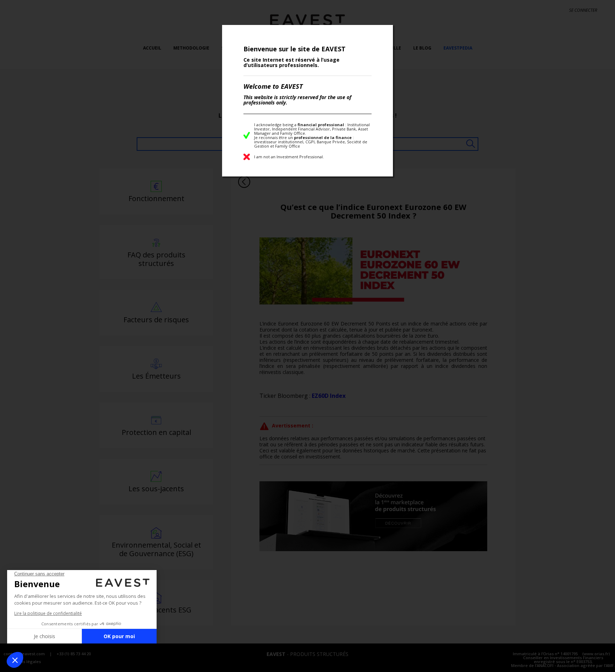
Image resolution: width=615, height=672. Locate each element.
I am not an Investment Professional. (289, 156)
